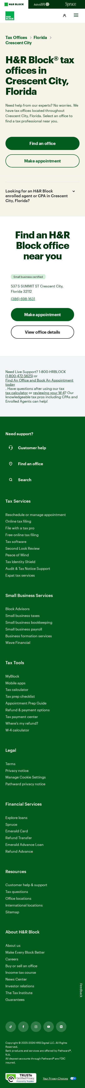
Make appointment (42, 314)
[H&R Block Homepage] (14, 4)
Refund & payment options (27, 710)
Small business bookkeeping (28, 622)
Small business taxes (22, 615)
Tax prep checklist (20, 696)
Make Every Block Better (25, 952)
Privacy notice (17, 770)
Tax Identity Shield (20, 562)
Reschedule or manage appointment (35, 514)
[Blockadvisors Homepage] (42, 4)
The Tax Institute (18, 993)
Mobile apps (15, 683)
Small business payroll (23, 629)
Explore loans (16, 817)
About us (12, 945)
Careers (11, 959)
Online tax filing (18, 521)
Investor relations (19, 986)
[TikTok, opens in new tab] (10, 1026)
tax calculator (16, 393)
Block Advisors (17, 609)
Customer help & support (26, 885)
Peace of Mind (17, 555)
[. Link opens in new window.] (20, 1078)
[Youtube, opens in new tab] (48, 1026)
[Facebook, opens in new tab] (23, 1026)
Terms (10, 764)
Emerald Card (16, 831)
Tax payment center (21, 717)
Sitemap (12, 912)
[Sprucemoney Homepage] (71, 4)
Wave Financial (17, 642)
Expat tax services (20, 575)
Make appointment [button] (42, 160)
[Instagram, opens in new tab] (36, 1026)
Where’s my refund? (21, 723)
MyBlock (12, 676)
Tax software (15, 541)
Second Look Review (22, 548)
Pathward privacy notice (25, 784)
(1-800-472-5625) (19, 376)
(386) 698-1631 (23, 299)
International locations (24, 905)
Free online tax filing (22, 535)
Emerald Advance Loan (24, 844)
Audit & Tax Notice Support (27, 568)
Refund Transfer (18, 838)
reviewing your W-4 (49, 393)
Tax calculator (16, 689)
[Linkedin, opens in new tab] (61, 1026)
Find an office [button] (42, 143)
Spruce (11, 824)
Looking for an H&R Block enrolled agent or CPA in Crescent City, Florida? (36, 195)
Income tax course (20, 972)
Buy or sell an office (21, 966)
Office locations (18, 898)
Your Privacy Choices (55, 1078)
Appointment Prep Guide (25, 703)
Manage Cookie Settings (25, 777)
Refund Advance (19, 851)
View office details (42, 331)
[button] (64, 16)
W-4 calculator (17, 730)
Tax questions (16, 891)
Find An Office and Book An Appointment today (39, 382)
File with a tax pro (19, 528)
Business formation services (28, 636)
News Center (16, 979)
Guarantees (15, 999)
